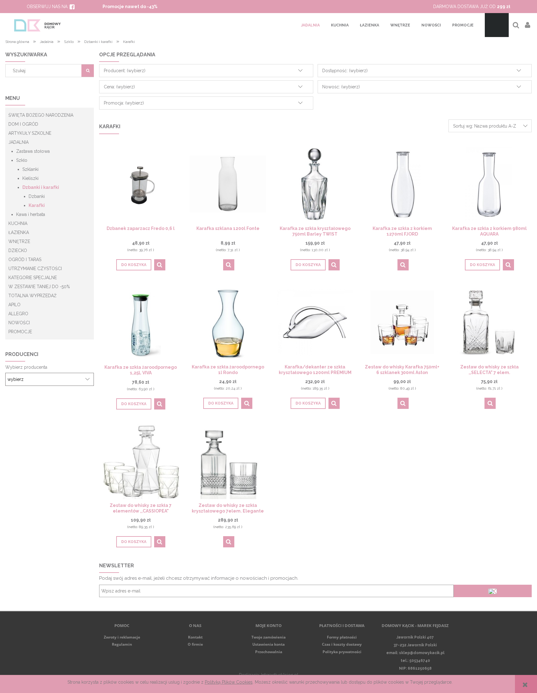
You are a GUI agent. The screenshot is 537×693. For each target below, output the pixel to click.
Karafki (37, 205)
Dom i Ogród (23, 124)
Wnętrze (19, 241)
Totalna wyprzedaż (32, 295)
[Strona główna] (37, 25)
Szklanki (30, 169)
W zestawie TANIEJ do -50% (39, 286)
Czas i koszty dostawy (342, 644)
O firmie (195, 644)
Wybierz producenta (26, 367)
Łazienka (18, 232)
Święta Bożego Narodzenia (40, 115)
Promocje (20, 331)
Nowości (19, 322)
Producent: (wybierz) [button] (124, 70)
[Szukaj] (87, 70)
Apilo (14, 304)
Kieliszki (30, 178)
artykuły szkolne (29, 133)
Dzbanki (37, 196)
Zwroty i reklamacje (122, 637)
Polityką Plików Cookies (229, 682)
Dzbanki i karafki (40, 187)
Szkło (21, 160)
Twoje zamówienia (268, 637)
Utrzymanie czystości (35, 268)
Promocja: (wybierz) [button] (124, 103)
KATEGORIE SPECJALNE (32, 277)
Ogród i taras (24, 259)
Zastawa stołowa (33, 151)
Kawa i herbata (30, 214)
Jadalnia (18, 142)
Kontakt (195, 637)
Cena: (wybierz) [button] (119, 86)
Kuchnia (17, 223)
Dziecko (17, 250)
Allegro (18, 313)
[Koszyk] (497, 25)
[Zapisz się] (492, 591)
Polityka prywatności (342, 651)
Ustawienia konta (268, 644)
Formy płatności (342, 637)
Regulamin (122, 644)
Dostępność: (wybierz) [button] (345, 70)
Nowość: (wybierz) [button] (341, 86)
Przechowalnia (268, 651)
